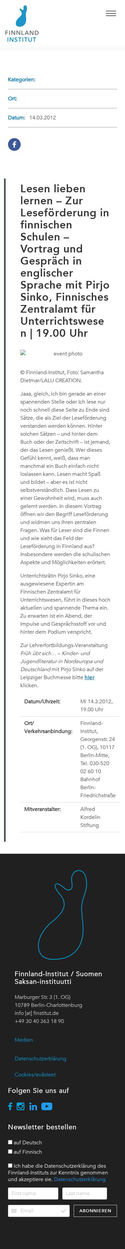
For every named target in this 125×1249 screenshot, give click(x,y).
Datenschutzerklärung (40, 1058)
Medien (24, 1040)
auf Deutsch (27, 1142)
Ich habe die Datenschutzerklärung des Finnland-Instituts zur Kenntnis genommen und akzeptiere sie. (58, 1173)
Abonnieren (95, 1210)
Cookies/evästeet (35, 1074)
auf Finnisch (27, 1152)
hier (89, 677)
